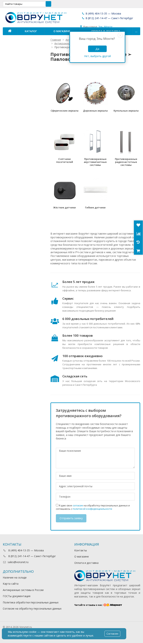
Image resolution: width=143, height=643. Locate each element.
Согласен (112, 633)
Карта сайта (10, 583)
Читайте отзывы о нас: (89, 605)
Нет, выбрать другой (97, 56)
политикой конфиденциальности (92, 508)
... (136, 31)
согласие (78, 505)
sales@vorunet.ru (18, 562)
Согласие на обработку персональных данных (32, 608)
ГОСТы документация (16, 596)
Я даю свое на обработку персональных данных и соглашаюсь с (93, 507)
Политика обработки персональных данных (30, 602)
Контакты (80, 550)
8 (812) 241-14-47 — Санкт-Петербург (109, 18)
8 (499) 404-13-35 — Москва (103, 13)
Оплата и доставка (86, 563)
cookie (32, 632)
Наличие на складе (15, 577)
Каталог (31, 31)
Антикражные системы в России (23, 590)
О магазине (61, 31)
